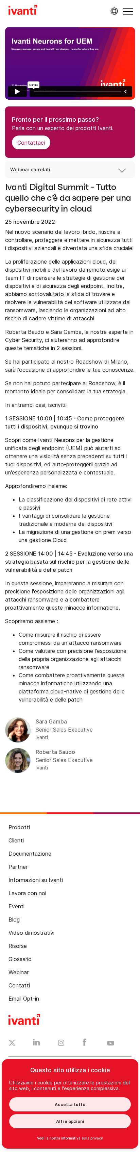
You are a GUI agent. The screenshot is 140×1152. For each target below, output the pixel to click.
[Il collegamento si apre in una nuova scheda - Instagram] (61, 1043)
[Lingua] (113, 11)
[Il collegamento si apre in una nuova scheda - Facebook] (84, 1043)
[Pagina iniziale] (22, 11)
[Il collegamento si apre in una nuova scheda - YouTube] (110, 1043)
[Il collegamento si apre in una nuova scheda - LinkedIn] (36, 1043)
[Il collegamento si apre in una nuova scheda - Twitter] (12, 1043)
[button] (128, 11)
